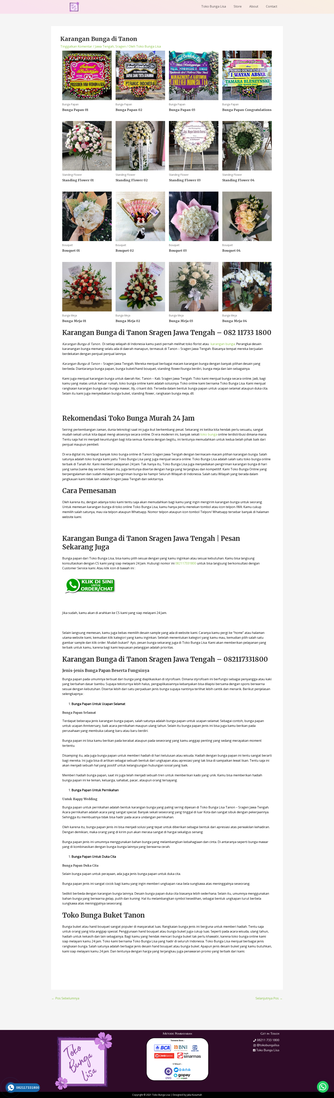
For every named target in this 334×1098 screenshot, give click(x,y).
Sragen (120, 46)
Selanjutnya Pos (269, 998)
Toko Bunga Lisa (213, 6)
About (253, 6)
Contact (271, 6)
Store (238, 6)
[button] (323, 1087)
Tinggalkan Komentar (76, 46)
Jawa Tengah (104, 46)
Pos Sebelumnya (65, 998)
